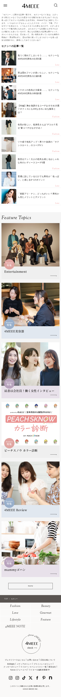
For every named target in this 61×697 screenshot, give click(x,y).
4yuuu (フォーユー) (18, 670)
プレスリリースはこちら (15, 660)
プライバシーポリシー (43, 664)
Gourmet (46, 613)
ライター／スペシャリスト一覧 (33, 667)
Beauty (45, 606)
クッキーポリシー (11, 667)
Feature (46, 620)
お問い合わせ (32, 660)
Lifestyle (15, 620)
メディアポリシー (24, 664)
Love (15, 613)
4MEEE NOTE (15, 626)
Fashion (15, 606)
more (30, 586)
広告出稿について (47, 660)
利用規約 (11, 664)
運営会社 (52, 667)
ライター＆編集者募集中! (39, 670)
